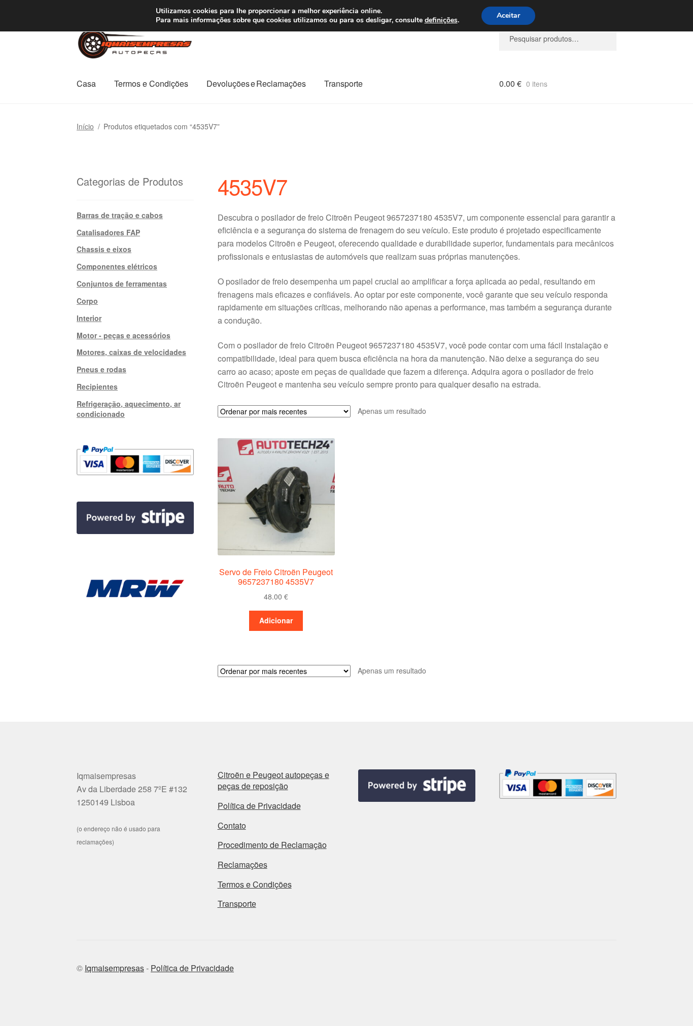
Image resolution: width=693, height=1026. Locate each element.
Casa (86, 83)
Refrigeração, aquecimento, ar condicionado (129, 409)
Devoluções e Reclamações (256, 83)
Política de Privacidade (259, 805)
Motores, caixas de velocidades (131, 352)
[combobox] (557, 38)
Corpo (87, 301)
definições (441, 20)
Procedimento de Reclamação (272, 845)
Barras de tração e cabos (120, 215)
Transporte (343, 83)
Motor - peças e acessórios (123, 335)
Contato (232, 825)
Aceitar (508, 15)
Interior (89, 318)
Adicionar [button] (276, 620)
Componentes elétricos (117, 266)
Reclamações (242, 864)
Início (85, 126)
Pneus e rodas (101, 369)
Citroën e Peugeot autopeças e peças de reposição (273, 780)
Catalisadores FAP (108, 232)
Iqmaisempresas (114, 968)
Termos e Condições (151, 83)
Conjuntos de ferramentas (122, 283)
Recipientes (97, 386)
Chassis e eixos (104, 249)
